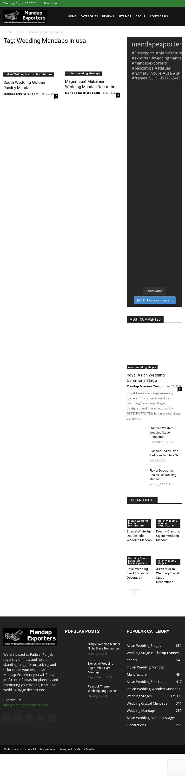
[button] (176, 16)
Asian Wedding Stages (142, 367)
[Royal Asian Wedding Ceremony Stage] (154, 349)
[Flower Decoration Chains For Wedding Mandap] (136, 475)
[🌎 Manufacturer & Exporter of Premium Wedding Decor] (154, 135)
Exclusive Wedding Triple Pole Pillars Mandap (100, 668)
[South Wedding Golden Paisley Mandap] (30, 63)
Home (72, 16)
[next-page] (137, 592)
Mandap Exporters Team (20, 93)
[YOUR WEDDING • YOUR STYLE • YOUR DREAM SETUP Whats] (154, 168)
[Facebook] (146, 3)
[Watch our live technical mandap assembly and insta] (154, 101)
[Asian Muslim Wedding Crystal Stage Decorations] (169, 556)
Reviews (108, 16)
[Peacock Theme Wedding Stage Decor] (74, 691)
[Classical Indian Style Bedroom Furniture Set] (136, 455)
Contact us (159, 16)
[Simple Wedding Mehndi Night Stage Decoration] (74, 648)
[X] (154, 3)
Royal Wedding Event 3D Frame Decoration (137, 573)
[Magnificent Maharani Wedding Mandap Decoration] (92, 62)
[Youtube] (178, 3)
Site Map (124, 16)
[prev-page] (130, 592)
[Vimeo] (162, 3)
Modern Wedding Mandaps (83, 73)
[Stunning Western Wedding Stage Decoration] (136, 433)
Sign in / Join (51, 3)
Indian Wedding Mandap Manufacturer (29, 74)
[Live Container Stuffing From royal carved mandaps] (154, 201)
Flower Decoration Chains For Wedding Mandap (163, 475)
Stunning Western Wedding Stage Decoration (161, 433)
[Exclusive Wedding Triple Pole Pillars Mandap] (74, 668)
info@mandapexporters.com (25, 705)
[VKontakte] (170, 3)
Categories (89, 16)
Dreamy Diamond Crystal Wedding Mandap (168, 536)
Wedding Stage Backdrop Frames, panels (137, 561)
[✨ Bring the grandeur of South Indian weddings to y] (154, 234)
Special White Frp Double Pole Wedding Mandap (139, 536)
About (140, 16)
